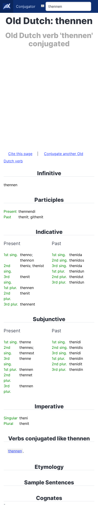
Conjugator (25, 6)
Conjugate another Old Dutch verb (43, 157)
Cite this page (20, 153)
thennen (15, 451)
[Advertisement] (49, 97)
